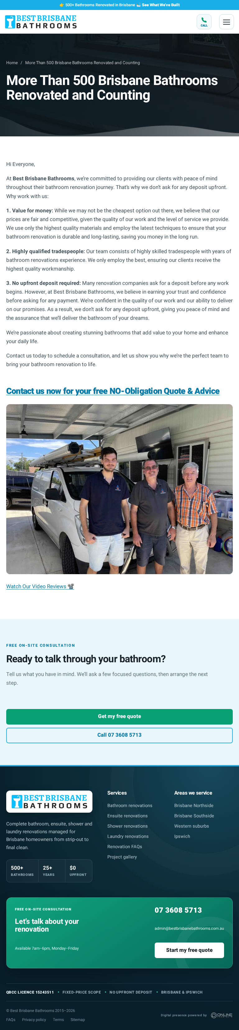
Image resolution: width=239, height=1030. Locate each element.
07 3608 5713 (178, 910)
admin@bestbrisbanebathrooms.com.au (189, 928)
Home (12, 63)
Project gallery (122, 857)
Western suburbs (191, 826)
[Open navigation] (226, 21)
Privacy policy (34, 1020)
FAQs (10, 1020)
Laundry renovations (128, 836)
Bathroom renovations (129, 805)
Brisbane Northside (193, 805)
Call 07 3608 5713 (119, 735)
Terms (58, 1020)
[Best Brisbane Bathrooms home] (41, 21)
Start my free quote (189, 950)
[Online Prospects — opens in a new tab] (221, 1015)
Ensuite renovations (127, 816)
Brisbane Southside (194, 816)
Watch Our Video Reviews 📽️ (40, 586)
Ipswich (182, 836)
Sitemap (78, 1020)
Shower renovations (127, 826)
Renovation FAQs (124, 846)
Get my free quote (119, 716)
